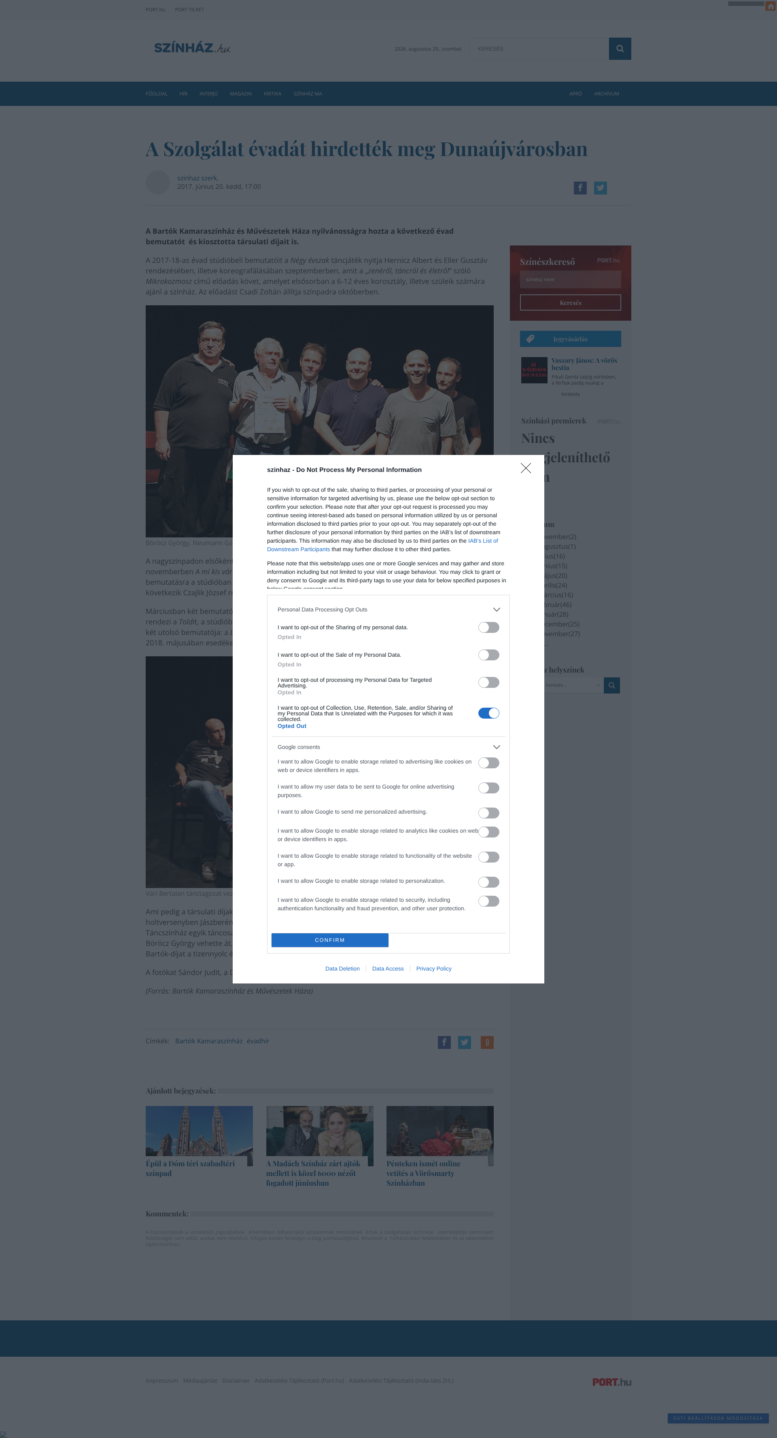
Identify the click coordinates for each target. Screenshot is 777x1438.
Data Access (388, 968)
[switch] (488, 627)
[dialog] (388, 719)
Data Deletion (342, 968)
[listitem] (388, 609)
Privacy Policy (434, 968)
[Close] (528, 470)
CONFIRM (330, 940)
